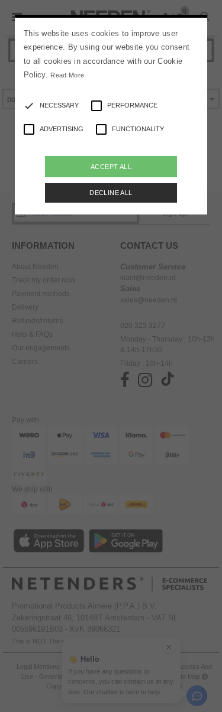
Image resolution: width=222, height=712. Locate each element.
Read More (67, 75)
